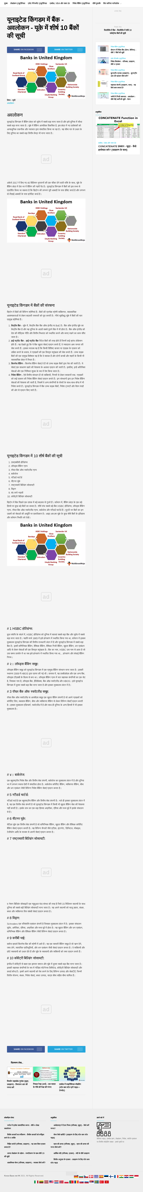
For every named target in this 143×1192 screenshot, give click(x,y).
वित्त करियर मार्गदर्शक (111, 3)
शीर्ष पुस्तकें (97, 3)
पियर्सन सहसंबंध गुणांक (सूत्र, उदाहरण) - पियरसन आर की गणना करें (18, 1084)
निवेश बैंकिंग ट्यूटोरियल (81, 3)
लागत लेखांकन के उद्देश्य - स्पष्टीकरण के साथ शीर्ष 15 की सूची (24, 1155)
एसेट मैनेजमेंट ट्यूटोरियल (37, 3)
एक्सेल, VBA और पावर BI (60, 3)
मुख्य (6, 3)
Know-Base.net (11, 1176)
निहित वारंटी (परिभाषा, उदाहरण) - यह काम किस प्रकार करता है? (24, 1145)
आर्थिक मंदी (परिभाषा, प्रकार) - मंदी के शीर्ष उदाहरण (71, 1153)
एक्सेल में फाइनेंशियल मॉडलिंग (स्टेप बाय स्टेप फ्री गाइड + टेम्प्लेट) (70, 1087)
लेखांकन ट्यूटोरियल (17, 3)
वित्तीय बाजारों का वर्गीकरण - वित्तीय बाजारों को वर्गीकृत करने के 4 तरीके (24, 1136)
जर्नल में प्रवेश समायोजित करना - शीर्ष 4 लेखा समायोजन (21, 1127)
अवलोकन (10, 103)
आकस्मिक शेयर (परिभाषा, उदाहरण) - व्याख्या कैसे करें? (26, 1162)
